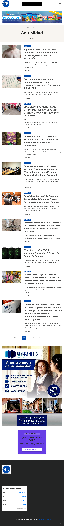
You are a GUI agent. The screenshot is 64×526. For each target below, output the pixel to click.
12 (15, 338)
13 (19, 338)
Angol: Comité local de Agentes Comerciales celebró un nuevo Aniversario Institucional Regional (42, 199)
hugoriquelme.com (45, 519)
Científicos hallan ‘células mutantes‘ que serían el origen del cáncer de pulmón (42, 253)
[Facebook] (60, 523)
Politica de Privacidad (38, 480)
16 (33, 338)
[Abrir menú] (60, 4)
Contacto (53, 480)
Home (9, 480)
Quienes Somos (20, 480)
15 (29, 338)
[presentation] (11, 51)
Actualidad (27, 46)
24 (40, 338)
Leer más (27, 71)
